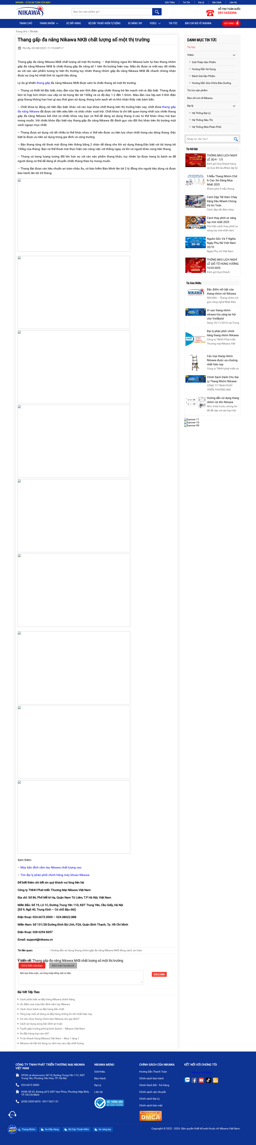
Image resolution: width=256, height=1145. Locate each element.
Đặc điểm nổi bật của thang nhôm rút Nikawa (221, 291)
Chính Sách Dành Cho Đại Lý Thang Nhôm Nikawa (223, 379)
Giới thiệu (100, 1071)
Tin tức (173, 23)
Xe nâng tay (135, 23)
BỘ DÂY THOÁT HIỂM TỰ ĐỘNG (104, 23)
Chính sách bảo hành (151, 1078)
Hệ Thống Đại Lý (201, 113)
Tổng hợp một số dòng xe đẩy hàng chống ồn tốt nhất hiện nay (56, 1013)
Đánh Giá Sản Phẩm (203, 76)
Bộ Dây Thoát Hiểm (78, 1129)
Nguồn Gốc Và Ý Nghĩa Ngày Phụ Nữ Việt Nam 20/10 (221, 243)
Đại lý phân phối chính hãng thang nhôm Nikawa (223, 333)
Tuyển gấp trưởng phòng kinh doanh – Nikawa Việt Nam (52, 1028)
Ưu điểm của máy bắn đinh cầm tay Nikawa (45, 1004)
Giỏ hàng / (231, 22)
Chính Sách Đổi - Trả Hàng (154, 1085)
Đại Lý (201, 2)
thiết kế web (201, 1128)
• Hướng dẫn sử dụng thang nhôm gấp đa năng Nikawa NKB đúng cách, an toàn (95, 950)
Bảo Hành (216, 2)
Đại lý (190, 105)
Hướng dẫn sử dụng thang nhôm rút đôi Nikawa (223, 400)
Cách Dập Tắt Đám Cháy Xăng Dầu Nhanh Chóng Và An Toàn (222, 201)
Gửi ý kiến (159, 974)
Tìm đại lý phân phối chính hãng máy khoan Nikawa (54, 875)
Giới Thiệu (170, 2)
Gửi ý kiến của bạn (32, 965)
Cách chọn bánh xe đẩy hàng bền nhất (42, 1009)
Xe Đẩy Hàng (73, 23)
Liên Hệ (233, 2)
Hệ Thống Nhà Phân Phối (206, 126)
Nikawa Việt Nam (202, 1072)
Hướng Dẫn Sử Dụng (204, 69)
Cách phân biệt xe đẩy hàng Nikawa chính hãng (47, 999)
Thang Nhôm (47, 23)
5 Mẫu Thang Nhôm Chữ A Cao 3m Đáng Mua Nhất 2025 (222, 180)
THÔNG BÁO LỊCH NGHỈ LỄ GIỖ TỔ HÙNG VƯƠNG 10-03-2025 (223, 264)
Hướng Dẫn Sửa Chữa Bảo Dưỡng (211, 82)
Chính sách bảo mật (150, 1105)
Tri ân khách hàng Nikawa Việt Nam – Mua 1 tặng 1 (49, 1038)
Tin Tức (186, 2)
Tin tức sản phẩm (197, 90)
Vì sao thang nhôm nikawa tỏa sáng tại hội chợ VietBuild (221, 314)
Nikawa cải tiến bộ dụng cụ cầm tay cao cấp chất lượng (52, 1043)
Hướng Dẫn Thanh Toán (153, 1071)
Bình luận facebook (63, 965)
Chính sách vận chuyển (153, 1091)
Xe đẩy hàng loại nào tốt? (34, 1033)
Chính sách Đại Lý (149, 1098)
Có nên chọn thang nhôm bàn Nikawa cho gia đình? (49, 1018)
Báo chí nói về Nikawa (198, 23)
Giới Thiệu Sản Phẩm (204, 62)
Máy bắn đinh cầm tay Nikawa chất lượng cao (50, 867)
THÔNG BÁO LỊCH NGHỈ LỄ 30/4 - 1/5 (222, 157)
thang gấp (43, 83)
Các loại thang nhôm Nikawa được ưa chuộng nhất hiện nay (222, 360)
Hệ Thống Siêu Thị (202, 119)
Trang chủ (25, 23)
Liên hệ (98, 1091)
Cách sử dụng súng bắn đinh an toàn (41, 1023)
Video (153, 23)
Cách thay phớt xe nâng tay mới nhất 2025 (221, 220)
